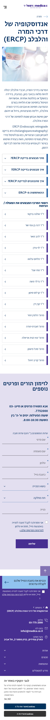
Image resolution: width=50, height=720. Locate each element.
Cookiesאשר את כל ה (25, 706)
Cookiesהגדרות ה (25, 713)
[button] (23, 158)
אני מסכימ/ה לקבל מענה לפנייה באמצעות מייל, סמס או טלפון (27, 524)
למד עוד (7, 698)
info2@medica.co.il (32, 631)
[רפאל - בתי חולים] (35, 6)
